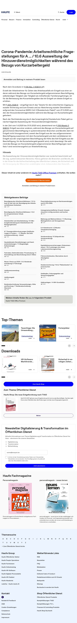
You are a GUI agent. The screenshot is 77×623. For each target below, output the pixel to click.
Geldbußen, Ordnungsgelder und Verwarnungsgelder (52, 274)
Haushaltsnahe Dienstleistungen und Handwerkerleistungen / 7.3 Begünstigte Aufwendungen (19, 244)
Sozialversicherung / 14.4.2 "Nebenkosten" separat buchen (57, 266)
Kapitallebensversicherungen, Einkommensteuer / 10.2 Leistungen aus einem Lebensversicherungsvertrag (56, 247)
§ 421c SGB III (12, 105)
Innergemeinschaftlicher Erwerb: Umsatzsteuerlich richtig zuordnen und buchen (55, 211)
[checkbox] (6, 457)
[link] (4, 20)
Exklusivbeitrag (27, 336)
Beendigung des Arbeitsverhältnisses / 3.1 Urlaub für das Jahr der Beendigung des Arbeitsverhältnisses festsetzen (20, 203)
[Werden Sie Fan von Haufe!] (3, 597)
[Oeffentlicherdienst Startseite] (6, 12)
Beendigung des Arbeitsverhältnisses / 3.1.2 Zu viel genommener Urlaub (19, 213)
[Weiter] (74, 345)
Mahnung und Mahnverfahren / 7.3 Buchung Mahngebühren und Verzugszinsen (56, 220)
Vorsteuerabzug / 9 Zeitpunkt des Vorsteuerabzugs (52, 237)
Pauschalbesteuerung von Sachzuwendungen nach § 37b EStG (56, 202)
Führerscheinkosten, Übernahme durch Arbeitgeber (54, 257)
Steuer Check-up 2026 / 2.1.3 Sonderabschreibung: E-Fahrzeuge (18, 262)
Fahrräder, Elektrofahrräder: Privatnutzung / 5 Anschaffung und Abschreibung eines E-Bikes (20, 254)
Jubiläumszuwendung (11, 270)
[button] (71, 12)
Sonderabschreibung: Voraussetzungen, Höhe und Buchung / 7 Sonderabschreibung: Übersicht (20, 286)
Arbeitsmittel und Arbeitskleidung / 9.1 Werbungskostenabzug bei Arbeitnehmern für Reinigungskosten (19, 222)
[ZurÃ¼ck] (69, 345)
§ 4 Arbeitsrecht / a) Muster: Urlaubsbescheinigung (51, 228)
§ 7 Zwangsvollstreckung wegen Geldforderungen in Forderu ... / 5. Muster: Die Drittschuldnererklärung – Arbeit (19, 233)
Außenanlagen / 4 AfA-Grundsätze (53, 282)
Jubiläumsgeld (9, 277)
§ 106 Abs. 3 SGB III (32, 87)
